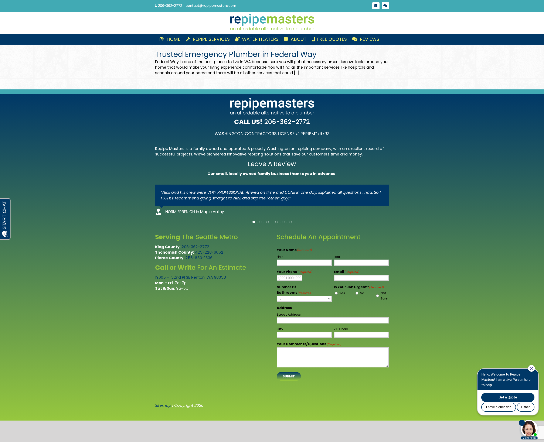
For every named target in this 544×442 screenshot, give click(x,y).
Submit (289, 376)
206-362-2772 (195, 246)
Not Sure (384, 296)
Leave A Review (272, 163)
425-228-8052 (209, 252)
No (362, 293)
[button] (249, 222)
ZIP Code (341, 329)
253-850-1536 (199, 257)
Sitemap (163, 405)
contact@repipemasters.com (211, 5)
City (280, 329)
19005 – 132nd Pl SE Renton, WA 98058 (190, 277)
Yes (342, 293)
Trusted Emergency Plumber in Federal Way (236, 54)
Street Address (289, 314)
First (280, 256)
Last (337, 256)
